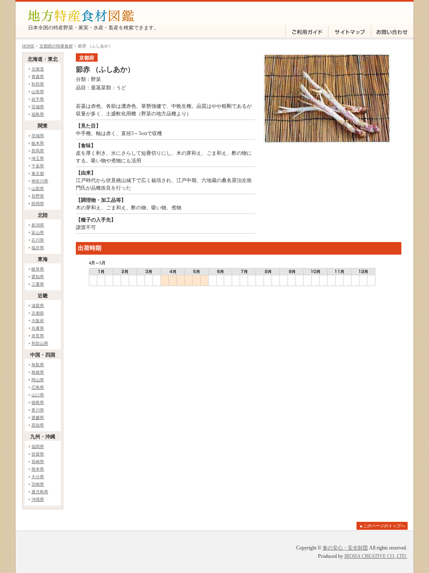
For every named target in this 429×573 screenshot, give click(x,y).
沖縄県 (37, 499)
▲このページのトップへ (382, 526)
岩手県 (37, 99)
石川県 (37, 240)
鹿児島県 (39, 492)
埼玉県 (37, 158)
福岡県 (37, 446)
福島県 (37, 114)
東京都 (37, 173)
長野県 (37, 196)
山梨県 (37, 188)
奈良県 (37, 335)
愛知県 (37, 276)
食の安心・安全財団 (345, 548)
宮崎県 (37, 484)
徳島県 (37, 402)
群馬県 (37, 150)
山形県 (37, 91)
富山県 (37, 232)
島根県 (37, 372)
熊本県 (37, 469)
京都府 (37, 313)
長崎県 (37, 461)
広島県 (37, 387)
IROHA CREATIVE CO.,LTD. (375, 556)
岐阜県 (37, 269)
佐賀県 (37, 454)
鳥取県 (37, 364)
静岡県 (37, 203)
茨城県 (37, 135)
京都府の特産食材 (56, 46)
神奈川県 (39, 181)
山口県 (37, 395)
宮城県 (37, 106)
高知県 (37, 425)
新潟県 (37, 225)
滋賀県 (37, 305)
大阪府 (37, 320)
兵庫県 (37, 328)
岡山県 (37, 380)
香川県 (37, 410)
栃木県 (37, 143)
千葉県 (37, 166)
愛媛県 (37, 417)
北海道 (37, 69)
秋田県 (37, 84)
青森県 (37, 76)
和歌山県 (39, 343)
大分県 (37, 476)
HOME (28, 46)
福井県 (37, 247)
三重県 (37, 284)
